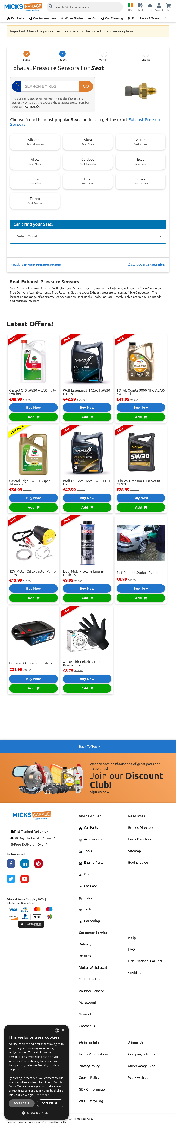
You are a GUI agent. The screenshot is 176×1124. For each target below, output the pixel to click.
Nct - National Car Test (145, 961)
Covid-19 (135, 973)
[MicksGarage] (23, 7)
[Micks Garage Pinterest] (41, 865)
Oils (87, 874)
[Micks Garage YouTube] (27, 881)
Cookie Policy (89, 1077)
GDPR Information (93, 1089)
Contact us (87, 1026)
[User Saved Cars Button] (149, 5)
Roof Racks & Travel (146, 18)
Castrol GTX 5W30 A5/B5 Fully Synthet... (32, 392)
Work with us (138, 1077)
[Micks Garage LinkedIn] (27, 865)
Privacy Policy (89, 1066)
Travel (88, 897)
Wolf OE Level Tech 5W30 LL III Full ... (86, 482)
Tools (88, 851)
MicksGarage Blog (141, 1066)
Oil (94, 18)
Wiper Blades (74, 18)
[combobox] (57, 1030)
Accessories (93, 839)
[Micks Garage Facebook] (13, 865)
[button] (36, 1112)
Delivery (85, 944)
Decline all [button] (50, 1103)
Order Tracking (90, 979)
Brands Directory (141, 827)
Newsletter (87, 1014)
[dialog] (36, 1072)
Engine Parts (93, 862)
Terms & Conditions (94, 1054)
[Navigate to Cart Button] (168, 5)
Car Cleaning (114, 18)
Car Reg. (30, 106)
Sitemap (134, 851)
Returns (85, 956)
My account (87, 1002)
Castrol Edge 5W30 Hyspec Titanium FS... (29, 482)
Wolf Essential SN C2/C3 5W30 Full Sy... (86, 392)
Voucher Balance (91, 991)
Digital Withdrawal (93, 967)
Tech (87, 909)
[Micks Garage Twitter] (13, 881)
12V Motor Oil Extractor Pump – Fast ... (32, 573)
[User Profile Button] (159, 5)
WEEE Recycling (91, 1101)
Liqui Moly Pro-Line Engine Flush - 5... (83, 573)
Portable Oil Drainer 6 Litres (30, 663)
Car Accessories (44, 18)
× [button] (62, 1030)
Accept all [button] (22, 1103)
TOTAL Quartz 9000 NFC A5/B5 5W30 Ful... (141, 392)
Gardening (92, 921)
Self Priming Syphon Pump (137, 572)
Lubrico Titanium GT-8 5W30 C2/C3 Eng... (138, 482)
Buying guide (138, 862)
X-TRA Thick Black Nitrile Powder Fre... (81, 663)
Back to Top (88, 746)
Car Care (90, 886)
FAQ (131, 949)
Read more (42, 1095)
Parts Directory (139, 839)
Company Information (144, 1054)
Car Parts (17, 18)
